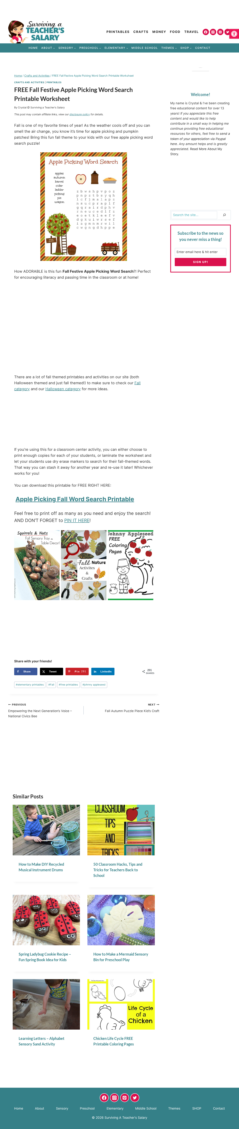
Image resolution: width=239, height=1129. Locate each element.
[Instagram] (213, 32)
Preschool (87, 1108)
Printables (118, 32)
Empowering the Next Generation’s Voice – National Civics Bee (40, 710)
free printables (68, 684)
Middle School (144, 47)
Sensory (62, 1108)
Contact (202, 47)
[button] (234, 34)
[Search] (224, 215)
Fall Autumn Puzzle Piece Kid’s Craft (132, 708)
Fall (51, 684)
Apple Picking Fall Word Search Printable (74, 499)
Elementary (115, 1108)
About (39, 1108)
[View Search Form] (236, 48)
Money (159, 32)
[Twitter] (227, 32)
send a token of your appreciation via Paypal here (200, 139)
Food (175, 32)
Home (33, 47)
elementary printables (30, 684)
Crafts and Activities (29, 82)
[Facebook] (206, 32)
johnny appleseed (94, 684)
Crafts (140, 32)
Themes (174, 1108)
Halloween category (63, 389)
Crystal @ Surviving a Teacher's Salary (41, 107)
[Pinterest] (220, 32)
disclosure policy (79, 114)
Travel (191, 32)
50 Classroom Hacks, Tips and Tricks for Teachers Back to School (117, 870)
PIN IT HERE (76, 520)
